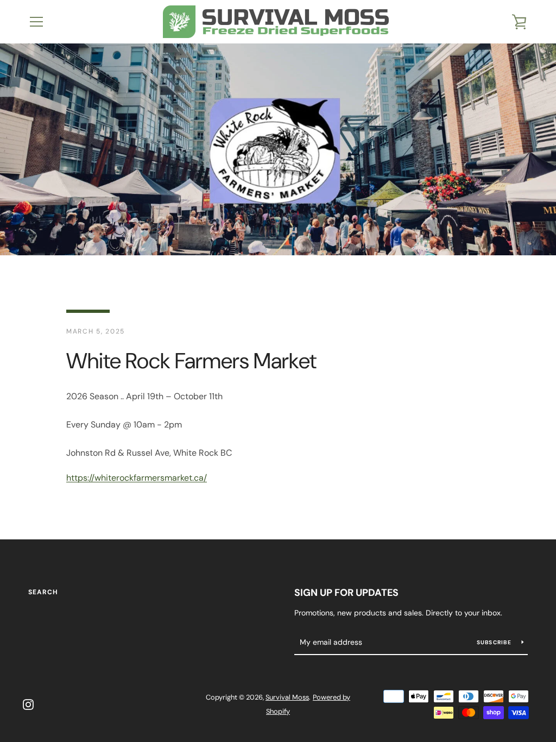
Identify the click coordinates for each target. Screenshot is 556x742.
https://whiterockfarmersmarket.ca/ (136, 477)
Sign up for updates (346, 592)
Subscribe (495, 642)
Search (43, 592)
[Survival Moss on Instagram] (28, 703)
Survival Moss (287, 697)
